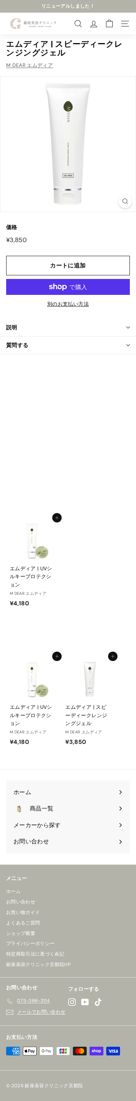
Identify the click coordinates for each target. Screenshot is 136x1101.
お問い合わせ (20, 902)
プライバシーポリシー (30, 943)
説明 (11, 327)
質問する (17, 345)
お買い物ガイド (23, 912)
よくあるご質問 (23, 923)
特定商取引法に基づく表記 (35, 954)
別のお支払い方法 (68, 304)
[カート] (109, 23)
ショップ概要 (20, 933)
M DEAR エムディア (29, 65)
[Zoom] (125, 201)
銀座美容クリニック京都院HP (38, 964)
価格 (11, 227)
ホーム (13, 891)
